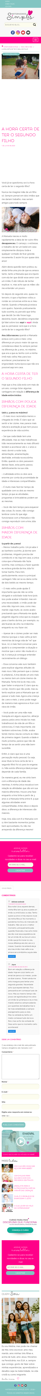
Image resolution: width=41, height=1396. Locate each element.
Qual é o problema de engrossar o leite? (24, 1197)
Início (7, 1)
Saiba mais (8, 1379)
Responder (12, 956)
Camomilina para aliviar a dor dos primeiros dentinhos (23, 1178)
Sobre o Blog (9, 4)
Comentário (7, 1052)
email (28, 33)
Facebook (13, 33)
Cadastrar (20, 870)
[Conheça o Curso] (20, 1225)
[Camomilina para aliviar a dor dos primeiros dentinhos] (7, 1178)
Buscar (34, 24)
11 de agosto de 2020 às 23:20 (17, 904)
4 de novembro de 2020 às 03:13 (17, 967)
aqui (29, 322)
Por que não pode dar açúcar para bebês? (24, 1167)
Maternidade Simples (20, 15)
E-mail (5, 1092)
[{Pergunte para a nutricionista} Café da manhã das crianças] (7, 1188)
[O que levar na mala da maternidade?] (7, 1208)
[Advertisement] (20, 102)
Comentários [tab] (6, 888)
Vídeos (7, 1131)
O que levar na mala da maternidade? (23, 1207)
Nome (5, 1082)
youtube (23, 33)
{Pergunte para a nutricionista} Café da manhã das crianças (24, 1188)
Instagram (18, 33)
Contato (8, 6)
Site (3, 1102)
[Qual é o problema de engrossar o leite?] (7, 1198)
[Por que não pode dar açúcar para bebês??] (7, 1168)
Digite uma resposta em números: (17, 1112)
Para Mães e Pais (26, 47)
